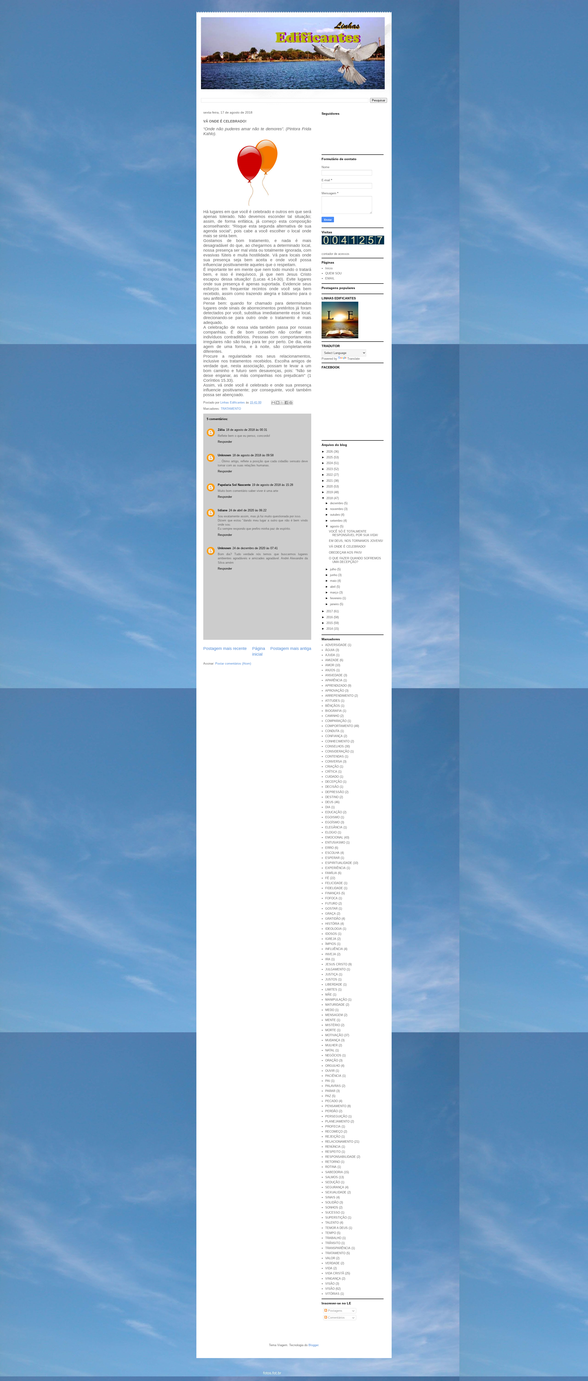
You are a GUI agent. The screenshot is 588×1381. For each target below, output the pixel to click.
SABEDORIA (334, 1172)
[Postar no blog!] (277, 402)
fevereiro (336, 598)
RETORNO (332, 1162)
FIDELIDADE (334, 888)
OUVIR (330, 1070)
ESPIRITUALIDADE (338, 863)
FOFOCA (331, 898)
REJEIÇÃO (332, 1136)
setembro (336, 520)
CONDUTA (332, 731)
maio (333, 580)
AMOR (329, 665)
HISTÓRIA (332, 923)
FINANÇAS (332, 893)
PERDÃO (331, 1111)
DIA (327, 807)
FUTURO (331, 903)
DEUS (329, 802)
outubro (335, 514)
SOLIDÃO (332, 1202)
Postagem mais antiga (290, 648)
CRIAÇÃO (332, 766)
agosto (335, 526)
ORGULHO (332, 1065)
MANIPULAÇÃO (336, 999)
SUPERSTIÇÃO (336, 1217)
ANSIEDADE (334, 675)
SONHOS (331, 1207)
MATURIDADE (335, 1004)
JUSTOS (331, 979)
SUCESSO (332, 1212)
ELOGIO (331, 832)
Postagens (334, 1310)
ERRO (329, 847)
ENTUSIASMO (335, 842)
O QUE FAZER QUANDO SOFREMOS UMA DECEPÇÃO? (355, 560)
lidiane (222, 510)
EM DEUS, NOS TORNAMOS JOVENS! (356, 541)
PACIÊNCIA (333, 1076)
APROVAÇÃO (334, 690)
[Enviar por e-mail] (273, 402)
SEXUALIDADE (335, 1192)
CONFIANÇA (334, 736)
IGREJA (330, 939)
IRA (327, 959)
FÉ (327, 878)
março (334, 592)
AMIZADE (332, 660)
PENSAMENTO (335, 1106)
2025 (330, 457)
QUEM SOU (333, 273)
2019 (330, 492)
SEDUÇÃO (332, 1182)
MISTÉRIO (332, 1025)
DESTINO (332, 797)
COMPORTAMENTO (339, 726)
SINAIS (330, 1197)
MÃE (328, 994)
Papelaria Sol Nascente (234, 485)
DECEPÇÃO (333, 781)
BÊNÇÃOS (332, 705)
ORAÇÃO (331, 1060)
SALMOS (331, 1177)
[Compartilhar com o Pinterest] (290, 402)
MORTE (330, 1030)
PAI (327, 1081)
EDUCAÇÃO (333, 812)
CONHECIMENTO (337, 741)
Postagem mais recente (225, 648)
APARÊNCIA (333, 680)
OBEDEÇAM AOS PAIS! (345, 552)
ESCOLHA (332, 853)
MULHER (331, 1045)
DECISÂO (332, 786)
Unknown (224, 455)
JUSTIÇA (331, 974)
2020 (330, 486)
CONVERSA (333, 761)
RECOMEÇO (334, 1131)
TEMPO (330, 1233)
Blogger (313, 1345)
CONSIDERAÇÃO (337, 751)
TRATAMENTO (231, 408)
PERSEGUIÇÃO (336, 1116)
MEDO (329, 1010)
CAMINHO (332, 716)
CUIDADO (332, 776)
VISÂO (330, 1283)
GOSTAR (331, 908)
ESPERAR (332, 858)
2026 (330, 451)
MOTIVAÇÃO (334, 1035)
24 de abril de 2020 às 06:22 (247, 510)
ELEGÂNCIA (333, 827)
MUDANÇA (332, 1040)
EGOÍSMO (332, 822)
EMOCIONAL (334, 837)
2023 (330, 469)
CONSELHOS (334, 746)
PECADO (331, 1101)
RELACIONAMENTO (339, 1141)
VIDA (328, 1268)
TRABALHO (333, 1238)
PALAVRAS (333, 1086)
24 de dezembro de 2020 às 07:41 (255, 548)
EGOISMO (332, 817)
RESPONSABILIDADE (340, 1156)
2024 (330, 463)
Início (329, 268)
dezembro (337, 503)
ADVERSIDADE (336, 645)
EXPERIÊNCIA (335, 868)
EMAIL (329, 278)
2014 (330, 628)
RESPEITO (333, 1151)
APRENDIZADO (336, 685)
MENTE (330, 1020)
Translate (353, 358)
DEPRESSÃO (334, 792)
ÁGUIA (330, 650)
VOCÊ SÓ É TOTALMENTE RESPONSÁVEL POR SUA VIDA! (353, 533)
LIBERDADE (333, 984)
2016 (330, 617)
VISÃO (330, 1288)
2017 (330, 611)
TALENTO (332, 1222)
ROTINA (330, 1167)
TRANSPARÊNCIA (338, 1248)
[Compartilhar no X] (282, 402)
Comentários (336, 1317)
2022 (330, 474)
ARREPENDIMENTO (339, 695)
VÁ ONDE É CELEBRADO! (347, 546)
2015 (330, 623)
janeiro (335, 604)
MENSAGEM (334, 1015)
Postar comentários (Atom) (233, 663)
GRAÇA (330, 913)
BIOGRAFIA (333, 711)
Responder (225, 441)
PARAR (330, 1091)
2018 (330, 498)
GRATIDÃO (333, 918)
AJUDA (330, 655)
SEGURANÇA (334, 1187)
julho (333, 569)
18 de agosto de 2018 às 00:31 (246, 430)
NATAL (329, 1050)
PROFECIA (333, 1126)
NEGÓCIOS (333, 1055)
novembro (337, 509)
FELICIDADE (334, 883)
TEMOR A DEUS (336, 1228)
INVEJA (330, 954)
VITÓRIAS (332, 1293)
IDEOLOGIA (333, 928)
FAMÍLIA (331, 873)
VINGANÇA (333, 1278)
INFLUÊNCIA (334, 949)
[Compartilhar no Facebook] (286, 402)
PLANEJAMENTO (337, 1121)
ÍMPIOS (330, 944)
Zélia (221, 430)
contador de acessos (335, 254)
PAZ (328, 1096)
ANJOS (330, 670)
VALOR (330, 1258)
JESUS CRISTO (336, 964)
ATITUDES (332, 700)
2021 (330, 480)
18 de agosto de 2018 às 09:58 (253, 455)
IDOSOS (331, 934)
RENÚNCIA (333, 1146)
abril (333, 586)
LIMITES (331, 989)
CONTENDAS (334, 756)
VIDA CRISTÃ (334, 1273)
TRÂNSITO (332, 1243)
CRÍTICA (331, 771)
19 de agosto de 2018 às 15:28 (272, 485)
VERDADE (332, 1263)
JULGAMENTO (335, 969)
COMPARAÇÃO (336, 721)
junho (334, 575)
